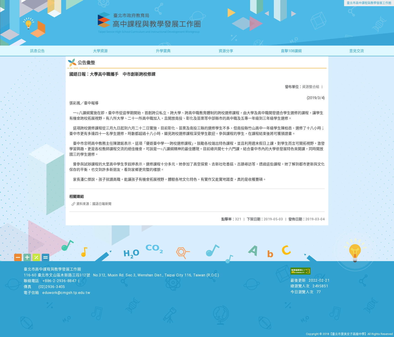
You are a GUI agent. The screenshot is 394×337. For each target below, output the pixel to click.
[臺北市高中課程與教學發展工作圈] (197, 23)
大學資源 (100, 51)
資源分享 (226, 51)
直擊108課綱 (291, 51)
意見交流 (356, 51)
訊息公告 (37, 51)
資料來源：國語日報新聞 (93, 204)
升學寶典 (163, 51)
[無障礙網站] (300, 273)
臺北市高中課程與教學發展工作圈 (369, 3)
